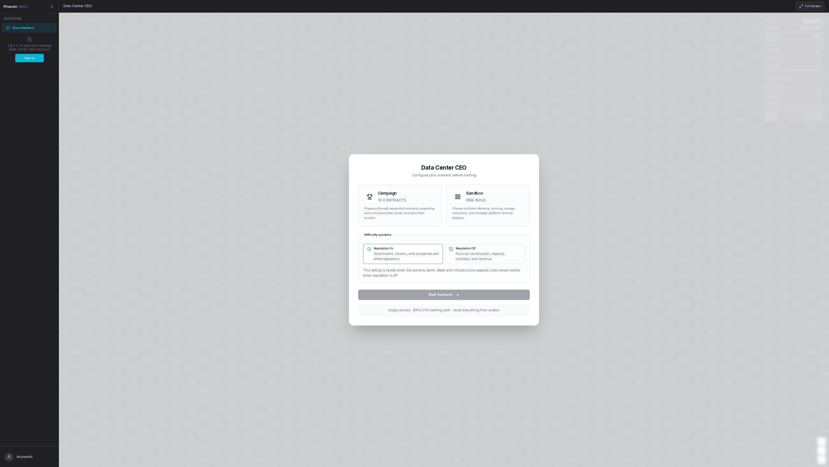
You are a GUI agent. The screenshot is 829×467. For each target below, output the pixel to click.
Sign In (29, 58)
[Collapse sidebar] (52, 7)
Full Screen (813, 6)
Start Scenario (440, 295)
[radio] (400, 205)
